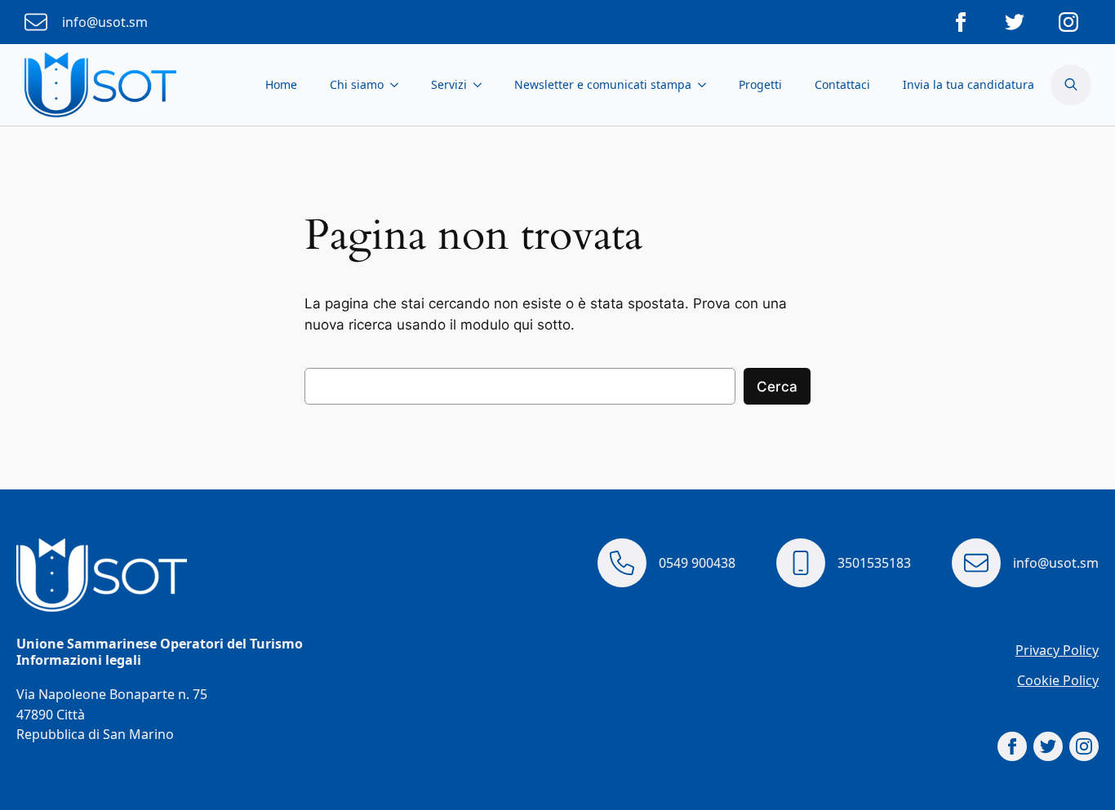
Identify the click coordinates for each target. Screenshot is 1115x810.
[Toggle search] (1071, 84)
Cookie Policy (1058, 680)
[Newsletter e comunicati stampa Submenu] (706, 85)
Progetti (760, 84)
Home (281, 84)
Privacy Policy (1057, 650)
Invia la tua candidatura (968, 84)
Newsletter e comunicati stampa (602, 84)
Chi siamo (357, 84)
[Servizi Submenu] (482, 85)
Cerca (777, 386)
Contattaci (842, 84)
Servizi (449, 84)
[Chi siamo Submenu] (399, 85)
